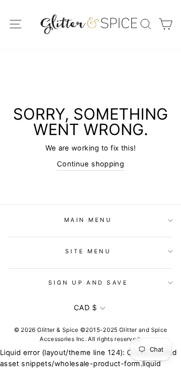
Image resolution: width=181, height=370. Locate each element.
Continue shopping (90, 164)
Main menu (88, 220)
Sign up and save (88, 282)
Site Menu (88, 251)
